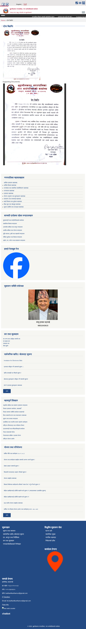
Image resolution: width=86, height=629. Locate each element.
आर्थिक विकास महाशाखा (10, 185)
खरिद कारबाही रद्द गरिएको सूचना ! (12, 373)
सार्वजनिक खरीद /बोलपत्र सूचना (13, 534)
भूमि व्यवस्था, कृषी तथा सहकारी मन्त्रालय (13, 233)
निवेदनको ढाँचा (50, 541)
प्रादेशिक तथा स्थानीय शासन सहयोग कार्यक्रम (15, 422)
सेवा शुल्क (5, 346)
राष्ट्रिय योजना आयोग (8, 439)
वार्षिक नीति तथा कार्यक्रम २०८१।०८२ (14, 453)
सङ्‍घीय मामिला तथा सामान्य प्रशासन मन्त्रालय (15, 405)
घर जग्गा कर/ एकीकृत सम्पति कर (11, 339)
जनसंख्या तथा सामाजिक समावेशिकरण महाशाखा (16, 188)
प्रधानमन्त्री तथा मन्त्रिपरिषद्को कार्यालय (14, 428)
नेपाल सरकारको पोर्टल (9, 432)
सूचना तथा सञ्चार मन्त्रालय (10, 418)
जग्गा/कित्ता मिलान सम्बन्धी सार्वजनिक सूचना (39, 17)
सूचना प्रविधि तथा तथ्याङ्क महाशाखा (13, 207)
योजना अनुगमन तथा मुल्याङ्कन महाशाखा (14, 196)
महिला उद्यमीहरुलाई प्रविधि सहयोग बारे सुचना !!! (16, 497)
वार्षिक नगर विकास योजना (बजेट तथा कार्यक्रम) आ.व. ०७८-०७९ (21, 509)
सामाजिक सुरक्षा (50, 534)
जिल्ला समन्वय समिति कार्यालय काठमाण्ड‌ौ (13, 412)
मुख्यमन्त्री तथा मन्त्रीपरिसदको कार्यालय (13, 220)
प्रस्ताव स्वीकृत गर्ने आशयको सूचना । (14, 367)
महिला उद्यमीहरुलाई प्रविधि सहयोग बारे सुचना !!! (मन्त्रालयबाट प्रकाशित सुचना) (25, 490)
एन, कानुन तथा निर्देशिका (11, 537)
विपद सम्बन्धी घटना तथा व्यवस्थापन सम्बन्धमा (14, 415)
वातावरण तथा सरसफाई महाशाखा (12, 199)
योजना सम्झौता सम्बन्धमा (10, 478)
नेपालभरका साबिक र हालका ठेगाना (12, 435)
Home (3, 20)
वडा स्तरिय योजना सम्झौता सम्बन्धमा (13, 503)
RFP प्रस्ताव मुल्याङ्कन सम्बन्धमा (13, 385)
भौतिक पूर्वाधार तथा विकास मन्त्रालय (12, 237)
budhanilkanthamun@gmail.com (17, 593)
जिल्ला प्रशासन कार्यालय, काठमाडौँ (12, 408)
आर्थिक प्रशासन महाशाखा (10, 182)
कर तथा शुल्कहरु (8, 541)
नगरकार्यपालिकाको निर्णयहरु (12, 544)
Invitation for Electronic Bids (13, 360)
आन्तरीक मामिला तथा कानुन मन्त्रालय (13, 227)
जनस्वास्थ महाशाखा (9, 190)
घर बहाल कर (6, 341)
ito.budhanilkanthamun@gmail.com (19, 601)
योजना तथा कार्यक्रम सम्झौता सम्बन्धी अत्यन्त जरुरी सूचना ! (19, 460)
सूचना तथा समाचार (9, 531)
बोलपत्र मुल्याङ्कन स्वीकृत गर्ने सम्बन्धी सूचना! (16, 379)
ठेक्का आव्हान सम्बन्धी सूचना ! (11, 466)
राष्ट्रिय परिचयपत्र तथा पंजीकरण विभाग (13, 425)
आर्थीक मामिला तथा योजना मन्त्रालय (12, 230)
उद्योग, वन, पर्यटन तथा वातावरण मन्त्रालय (14, 240)
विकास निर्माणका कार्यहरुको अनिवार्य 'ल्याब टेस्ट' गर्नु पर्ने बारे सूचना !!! (22, 484)
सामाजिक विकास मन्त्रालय (10, 223)
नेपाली (25, 4)
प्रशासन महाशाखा (8, 193)
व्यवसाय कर (6, 343)
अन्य (7, 391)
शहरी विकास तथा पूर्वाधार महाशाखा (13, 201)
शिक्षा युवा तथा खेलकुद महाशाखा (12, 204)
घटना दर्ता (49, 531)
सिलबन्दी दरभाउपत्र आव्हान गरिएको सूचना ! (15, 472)
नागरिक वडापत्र (51, 537)
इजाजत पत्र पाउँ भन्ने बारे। (61, 17)
